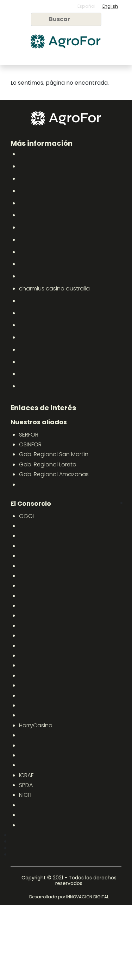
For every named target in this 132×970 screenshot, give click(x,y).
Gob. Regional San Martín (53, 454)
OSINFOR (30, 444)
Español (86, 6)
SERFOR (28, 435)
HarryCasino (35, 725)
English (110, 6)
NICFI (25, 795)
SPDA (26, 785)
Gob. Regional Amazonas (54, 474)
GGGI (26, 516)
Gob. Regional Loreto (47, 464)
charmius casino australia (54, 288)
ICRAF (26, 775)
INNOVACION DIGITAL (87, 897)
